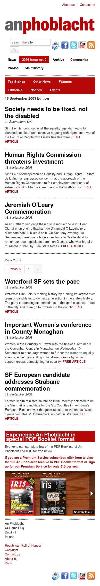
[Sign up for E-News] (55, 46)
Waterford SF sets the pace (42, 281)
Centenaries (79, 59)
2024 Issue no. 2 (34, 59)
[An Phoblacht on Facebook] (64, 45)
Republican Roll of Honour (23, 545)
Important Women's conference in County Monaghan (48, 327)
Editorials (15, 89)
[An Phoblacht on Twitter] (73, 45)
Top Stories (16, 81)
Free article (72, 246)
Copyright (11, 549)
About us (68, 4)
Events (55, 89)
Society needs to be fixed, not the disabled (46, 112)
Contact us (87, 4)
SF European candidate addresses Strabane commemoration (37, 381)
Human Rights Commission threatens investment (43, 157)
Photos (13, 67)
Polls (8, 563)
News (12, 59)
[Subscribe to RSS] (90, 45)
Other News (41, 81)
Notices (36, 89)
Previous (14, 268)
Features (65, 81)
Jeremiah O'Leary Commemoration (29, 207)
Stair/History (34, 67)
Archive (58, 59)
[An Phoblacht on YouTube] (81, 45)
